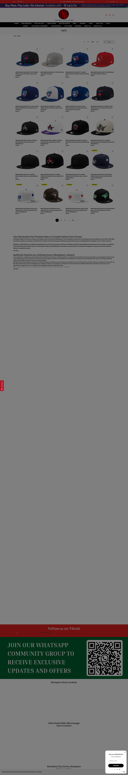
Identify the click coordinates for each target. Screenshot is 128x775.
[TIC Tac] (117, 769)
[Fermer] (125, 752)
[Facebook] (112, 769)
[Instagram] (114, 769)
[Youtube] (119, 769)
